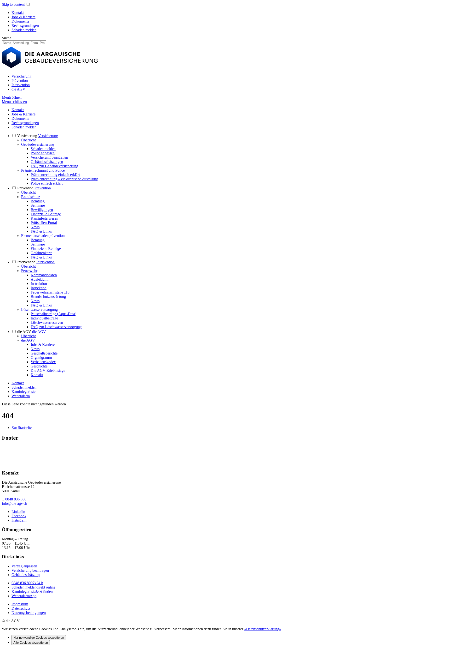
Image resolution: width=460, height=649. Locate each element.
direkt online (33, 587)
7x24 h (27, 583)
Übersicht (28, 140)
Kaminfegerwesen (44, 218)
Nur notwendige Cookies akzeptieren (38, 637)
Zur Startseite (22, 428)
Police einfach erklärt (47, 183)
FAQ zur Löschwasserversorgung (56, 327)
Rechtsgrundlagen (25, 26)
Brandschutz (30, 197)
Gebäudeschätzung (26, 575)
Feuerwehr (29, 271)
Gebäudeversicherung (37, 144)
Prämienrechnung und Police (43, 170)
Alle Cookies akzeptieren (30, 642)
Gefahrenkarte (41, 253)
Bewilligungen (42, 210)
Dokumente (20, 21)
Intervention (21, 85)
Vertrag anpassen (24, 566)
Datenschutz (21, 608)
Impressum (20, 604)
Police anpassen (43, 153)
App (24, 596)
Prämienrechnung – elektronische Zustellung (64, 179)
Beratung (38, 201)
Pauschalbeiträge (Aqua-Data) (53, 314)
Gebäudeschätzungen (47, 162)
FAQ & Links (41, 231)
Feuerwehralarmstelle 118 (50, 292)
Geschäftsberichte (44, 353)
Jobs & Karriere (23, 17)
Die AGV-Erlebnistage (48, 370)
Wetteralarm (21, 396)
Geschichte (39, 366)
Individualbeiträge (44, 318)
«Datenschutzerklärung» (262, 629)
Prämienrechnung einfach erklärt (55, 175)
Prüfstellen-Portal (44, 223)
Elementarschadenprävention (43, 236)
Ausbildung (39, 279)
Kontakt (18, 13)
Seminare (38, 205)
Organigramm (41, 357)
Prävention (20, 80)
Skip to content (13, 4)
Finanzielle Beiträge (46, 214)
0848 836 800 (15, 499)
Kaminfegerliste (23, 392)
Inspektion (38, 288)
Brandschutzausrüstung (48, 296)
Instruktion (39, 284)
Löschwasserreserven (47, 322)
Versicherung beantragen (49, 157)
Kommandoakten (44, 275)
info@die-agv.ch (14, 503)
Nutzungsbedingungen (29, 613)
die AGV (18, 89)
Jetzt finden (32, 591)
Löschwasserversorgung (39, 309)
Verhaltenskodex (43, 362)
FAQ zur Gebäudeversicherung (54, 166)
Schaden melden (24, 30)
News (35, 227)
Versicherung (21, 76)
